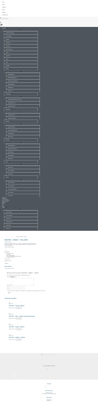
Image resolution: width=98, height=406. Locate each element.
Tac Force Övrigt (10, 192)
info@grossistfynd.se (49, 385)
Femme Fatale (8, 42)
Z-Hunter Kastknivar (9, 215)
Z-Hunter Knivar (8, 218)
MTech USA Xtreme (11, 155)
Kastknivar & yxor (5, 201)
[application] (6, 28)
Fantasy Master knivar (11, 102)
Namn (8, 286)
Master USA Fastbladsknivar (12, 130)
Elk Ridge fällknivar (11, 74)
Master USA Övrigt (11, 133)
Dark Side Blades (8, 36)
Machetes (3, 202)
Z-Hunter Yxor (8, 228)
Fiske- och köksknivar (6, 200)
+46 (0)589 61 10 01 (49, 386)
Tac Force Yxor (10, 195)
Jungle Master (8, 109)
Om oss (3, 4)
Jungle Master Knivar (11, 114)
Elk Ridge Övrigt (10, 87)
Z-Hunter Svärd (8, 225)
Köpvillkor (4, 12)
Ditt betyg (9, 276)
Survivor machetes (11, 170)
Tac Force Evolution (11, 182)
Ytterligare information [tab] (10, 249)
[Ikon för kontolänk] (0, 22)
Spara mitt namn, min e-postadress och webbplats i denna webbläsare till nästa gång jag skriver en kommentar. (26, 290)
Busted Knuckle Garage (10, 32)
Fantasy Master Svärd (11, 106)
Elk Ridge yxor (10, 90)
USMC (7, 62)
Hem (5, 236)
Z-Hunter (3, 207)
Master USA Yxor (10, 136)
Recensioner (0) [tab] (9, 250)
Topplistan (4, 7)
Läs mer (19, 307)
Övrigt (3, 206)
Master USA (8, 121)
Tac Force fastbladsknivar (12, 189)
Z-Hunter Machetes (9, 221)
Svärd (3, 203)
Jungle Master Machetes (12, 118)
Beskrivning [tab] (9, 248)
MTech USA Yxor (10, 158)
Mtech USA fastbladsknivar (12, 148)
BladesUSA (7, 65)
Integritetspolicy (5, 14)
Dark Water (7, 39)
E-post (8, 288)
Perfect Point (8, 55)
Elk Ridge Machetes (11, 84)
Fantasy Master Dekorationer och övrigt (14, 99)
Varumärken (4, 28)
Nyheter (3, 9)
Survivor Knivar (10, 167)
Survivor (7, 161)
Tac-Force (7, 177)
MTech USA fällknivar (11, 145)
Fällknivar (3, 197)
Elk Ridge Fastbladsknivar (12, 77)
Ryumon (7, 52)
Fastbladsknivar (5, 198)
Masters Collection (9, 49)
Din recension (9, 285)
